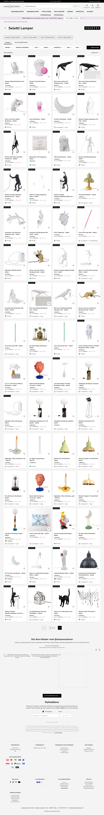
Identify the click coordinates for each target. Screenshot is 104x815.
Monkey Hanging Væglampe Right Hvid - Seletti (64, 271)
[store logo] (12, 6)
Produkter (7, 42)
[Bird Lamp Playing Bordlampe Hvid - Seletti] (39, 300)
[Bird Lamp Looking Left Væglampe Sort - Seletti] (64, 74)
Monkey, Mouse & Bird (12, 37)
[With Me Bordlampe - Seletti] (64, 149)
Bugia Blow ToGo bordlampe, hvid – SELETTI (15, 459)
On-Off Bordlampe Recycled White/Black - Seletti (37, 612)
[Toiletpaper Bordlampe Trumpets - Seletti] (88, 375)
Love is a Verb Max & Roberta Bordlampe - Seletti (13, 384)
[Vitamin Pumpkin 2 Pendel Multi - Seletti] (88, 488)
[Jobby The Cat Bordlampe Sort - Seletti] (64, 604)
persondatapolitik (58, 732)
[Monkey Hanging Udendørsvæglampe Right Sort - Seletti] (64, 187)
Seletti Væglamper (64, 37)
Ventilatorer (46, 11)
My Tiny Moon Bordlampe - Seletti (15, 573)
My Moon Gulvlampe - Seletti (62, 119)
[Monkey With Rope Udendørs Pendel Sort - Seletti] (15, 149)
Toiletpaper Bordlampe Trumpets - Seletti (88, 384)
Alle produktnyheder (15, 801)
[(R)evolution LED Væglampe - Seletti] (39, 149)
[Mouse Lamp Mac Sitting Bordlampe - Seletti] (15, 111)
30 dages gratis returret (89, 749)
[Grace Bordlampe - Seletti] (39, 111)
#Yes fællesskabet (89, 782)
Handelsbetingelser (64, 785)
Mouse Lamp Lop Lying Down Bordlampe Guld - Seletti (87, 309)
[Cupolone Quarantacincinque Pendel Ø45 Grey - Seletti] (88, 566)
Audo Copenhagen (15, 795)
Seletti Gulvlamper (30, 37)
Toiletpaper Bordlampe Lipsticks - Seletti (64, 422)
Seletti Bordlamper (47, 37)
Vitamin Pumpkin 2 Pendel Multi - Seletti (89, 497)
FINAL (72, 18)
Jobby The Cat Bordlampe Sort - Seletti (63, 612)
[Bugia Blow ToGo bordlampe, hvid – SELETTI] (15, 450)
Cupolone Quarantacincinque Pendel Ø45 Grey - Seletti (87, 574)
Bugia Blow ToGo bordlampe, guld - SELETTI (64, 497)
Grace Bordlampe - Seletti (37, 119)
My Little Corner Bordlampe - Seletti (13, 497)
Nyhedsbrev (88, 747)
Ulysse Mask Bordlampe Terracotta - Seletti (36, 497)
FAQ (15, 751)
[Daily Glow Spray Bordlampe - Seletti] (15, 413)
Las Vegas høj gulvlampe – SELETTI (37, 459)
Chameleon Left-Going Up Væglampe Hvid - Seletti (12, 233)
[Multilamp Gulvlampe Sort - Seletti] (88, 413)
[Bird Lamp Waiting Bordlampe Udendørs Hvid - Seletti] (64, 300)
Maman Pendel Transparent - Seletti (87, 612)
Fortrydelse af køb (64, 752)
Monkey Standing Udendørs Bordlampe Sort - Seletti (13, 195)
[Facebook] (10, 782)
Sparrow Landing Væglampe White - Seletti (37, 195)
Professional (59, 15)
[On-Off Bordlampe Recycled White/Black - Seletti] (39, 604)
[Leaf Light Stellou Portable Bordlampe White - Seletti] (64, 375)
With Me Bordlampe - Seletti (62, 157)
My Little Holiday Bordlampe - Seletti (38, 346)
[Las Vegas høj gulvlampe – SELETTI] (39, 450)
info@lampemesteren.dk (15, 749)
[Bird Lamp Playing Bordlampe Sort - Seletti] (88, 74)
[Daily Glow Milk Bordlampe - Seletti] (15, 263)
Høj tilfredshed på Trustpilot (17, 1)
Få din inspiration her (51, 695)
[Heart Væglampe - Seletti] (64, 225)
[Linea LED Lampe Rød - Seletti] (88, 225)
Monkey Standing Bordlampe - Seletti (88, 158)
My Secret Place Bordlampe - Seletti (87, 534)
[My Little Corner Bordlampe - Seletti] (15, 488)
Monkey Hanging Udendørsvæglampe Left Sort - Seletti (14, 612)
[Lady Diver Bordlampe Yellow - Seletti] (15, 527)
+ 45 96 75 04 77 (15, 747)
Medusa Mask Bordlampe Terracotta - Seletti (36, 384)
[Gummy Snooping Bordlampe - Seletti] (64, 527)
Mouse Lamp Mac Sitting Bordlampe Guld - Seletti (36, 271)
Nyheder (90, 11)
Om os (64, 782)
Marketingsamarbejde (89, 788)
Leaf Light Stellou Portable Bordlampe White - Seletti (62, 384)
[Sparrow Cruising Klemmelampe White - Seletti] (88, 263)
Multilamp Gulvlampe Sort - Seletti (87, 422)
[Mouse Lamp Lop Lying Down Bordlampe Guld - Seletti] (88, 300)
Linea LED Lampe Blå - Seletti (14, 346)
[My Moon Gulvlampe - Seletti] (64, 111)
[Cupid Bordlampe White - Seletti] (64, 566)
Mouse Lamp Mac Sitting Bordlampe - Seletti (12, 120)
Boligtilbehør (15, 800)
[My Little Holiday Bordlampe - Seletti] (39, 338)
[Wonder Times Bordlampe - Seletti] (39, 74)
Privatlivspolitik (64, 786)
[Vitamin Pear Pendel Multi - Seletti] (64, 450)
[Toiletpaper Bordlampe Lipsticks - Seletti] (64, 413)
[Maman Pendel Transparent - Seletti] (88, 604)
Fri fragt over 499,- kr (88, 751)
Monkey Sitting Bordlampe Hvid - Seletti (15, 82)
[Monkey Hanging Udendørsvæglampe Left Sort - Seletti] (15, 604)
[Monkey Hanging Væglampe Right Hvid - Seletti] (64, 263)
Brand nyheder (89, 785)
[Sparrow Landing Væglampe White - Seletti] (39, 187)
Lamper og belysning (8, 21)
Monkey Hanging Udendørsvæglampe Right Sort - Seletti (63, 195)
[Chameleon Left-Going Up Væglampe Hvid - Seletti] (15, 225)
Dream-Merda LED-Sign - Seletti (39, 533)
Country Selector (64, 788)
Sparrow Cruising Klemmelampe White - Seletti (88, 271)
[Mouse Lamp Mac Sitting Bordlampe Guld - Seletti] (39, 263)
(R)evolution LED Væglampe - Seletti (38, 158)
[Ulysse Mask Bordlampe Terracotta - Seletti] (39, 488)
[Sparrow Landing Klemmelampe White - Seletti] (39, 566)
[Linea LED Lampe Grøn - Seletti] (64, 338)
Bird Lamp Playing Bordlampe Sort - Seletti (87, 82)
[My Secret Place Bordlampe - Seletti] (88, 527)
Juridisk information (64, 783)
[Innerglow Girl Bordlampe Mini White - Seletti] (39, 225)
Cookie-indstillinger (89, 783)
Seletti (18, 21)
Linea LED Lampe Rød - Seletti (88, 232)
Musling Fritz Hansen (15, 797)
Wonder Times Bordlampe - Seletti (37, 82)
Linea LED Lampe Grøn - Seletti (63, 346)
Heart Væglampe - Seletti (61, 232)
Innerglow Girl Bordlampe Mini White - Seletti (38, 233)
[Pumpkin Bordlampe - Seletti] (88, 187)
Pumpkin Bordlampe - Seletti (87, 194)
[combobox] (48, 6)
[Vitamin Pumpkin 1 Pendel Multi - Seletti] (88, 450)
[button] (24, 76)
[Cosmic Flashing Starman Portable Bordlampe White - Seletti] (88, 338)
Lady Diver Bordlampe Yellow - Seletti (14, 534)
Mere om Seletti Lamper (21, 42)
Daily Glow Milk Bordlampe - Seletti (13, 271)
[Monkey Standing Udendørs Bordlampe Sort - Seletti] (15, 187)
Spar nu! (60, 18)
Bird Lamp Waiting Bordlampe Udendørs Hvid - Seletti (63, 309)
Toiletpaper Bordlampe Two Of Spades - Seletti (38, 422)
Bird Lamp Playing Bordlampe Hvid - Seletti (38, 309)
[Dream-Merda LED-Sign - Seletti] (39, 527)
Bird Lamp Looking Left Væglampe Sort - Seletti (61, 82)
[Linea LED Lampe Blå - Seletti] (15, 338)
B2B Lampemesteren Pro (88, 786)
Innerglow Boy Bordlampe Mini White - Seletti (14, 309)
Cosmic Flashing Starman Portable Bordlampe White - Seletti (89, 346)
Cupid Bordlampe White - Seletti (64, 573)
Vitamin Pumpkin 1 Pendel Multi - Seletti (89, 459)
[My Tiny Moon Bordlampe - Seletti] (15, 566)
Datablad (10, 541)
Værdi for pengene (15, 798)
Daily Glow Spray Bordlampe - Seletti (14, 422)
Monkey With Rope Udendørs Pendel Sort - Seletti (13, 158)
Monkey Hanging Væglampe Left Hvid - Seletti (88, 120)
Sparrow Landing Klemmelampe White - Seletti (39, 574)
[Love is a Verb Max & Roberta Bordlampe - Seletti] (15, 375)
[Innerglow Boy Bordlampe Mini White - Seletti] (15, 300)
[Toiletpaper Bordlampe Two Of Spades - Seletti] (39, 413)
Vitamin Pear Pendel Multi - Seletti (62, 459)
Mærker (15, 21)
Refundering (64, 751)
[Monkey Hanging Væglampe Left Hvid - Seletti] (88, 111)
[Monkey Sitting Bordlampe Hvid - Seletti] (15, 74)
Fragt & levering (64, 747)
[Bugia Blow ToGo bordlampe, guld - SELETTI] (64, 488)
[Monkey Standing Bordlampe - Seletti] (88, 149)
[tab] (8, 47)
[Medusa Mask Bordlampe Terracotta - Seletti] (39, 375)
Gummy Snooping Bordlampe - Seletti (63, 534)
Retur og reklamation (64, 749)
